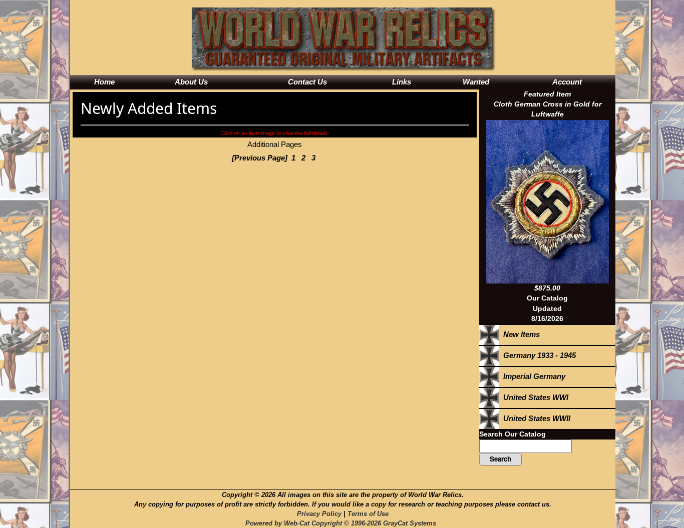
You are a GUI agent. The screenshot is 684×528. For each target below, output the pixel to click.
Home (104, 82)
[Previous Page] (259, 158)
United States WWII (534, 418)
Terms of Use (368, 514)
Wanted (476, 82)
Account (567, 82)
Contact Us (307, 82)
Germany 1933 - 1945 (537, 355)
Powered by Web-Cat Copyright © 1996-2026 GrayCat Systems (342, 523)
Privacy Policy (319, 514)
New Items (519, 334)
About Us (191, 82)
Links (401, 82)
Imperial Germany (532, 376)
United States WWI (533, 397)
